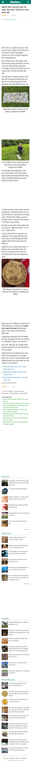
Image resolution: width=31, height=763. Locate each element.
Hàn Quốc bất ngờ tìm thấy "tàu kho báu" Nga (16, 403)
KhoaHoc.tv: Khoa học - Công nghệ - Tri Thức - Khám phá (15, 2)
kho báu (10, 391)
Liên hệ (18, 758)
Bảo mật (12, 758)
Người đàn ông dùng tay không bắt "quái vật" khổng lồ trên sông (16, 415)
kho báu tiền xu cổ (19, 391)
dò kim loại (5, 393)
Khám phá (6, 19)
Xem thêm (26, 529)
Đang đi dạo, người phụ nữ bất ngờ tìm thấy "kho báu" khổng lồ (15, 423)
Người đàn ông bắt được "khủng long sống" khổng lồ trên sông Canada (15, 406)
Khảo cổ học (14, 19)
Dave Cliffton (23, 393)
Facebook (24, 758)
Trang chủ (6, 758)
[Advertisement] (15, 34)
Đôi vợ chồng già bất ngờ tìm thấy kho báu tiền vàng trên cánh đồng (15, 410)
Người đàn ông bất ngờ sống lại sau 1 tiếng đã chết (15, 400)
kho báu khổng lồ (14, 393)
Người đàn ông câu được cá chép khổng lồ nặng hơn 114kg (15, 419)
